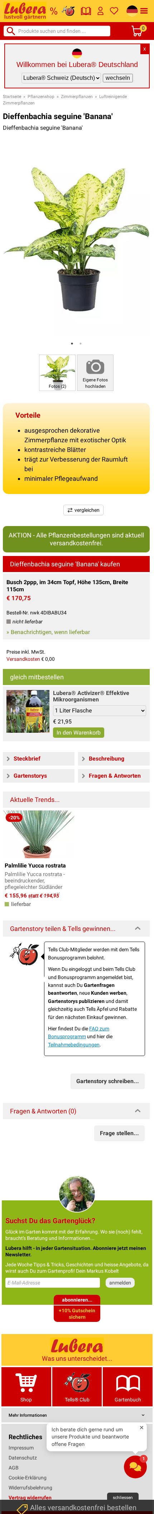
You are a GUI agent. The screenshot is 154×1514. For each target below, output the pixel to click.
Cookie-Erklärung (28, 1477)
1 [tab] (72, 343)
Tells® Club (77, 1399)
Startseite (12, 96)
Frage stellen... (119, 1133)
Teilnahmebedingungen (74, 1044)
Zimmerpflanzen (77, 96)
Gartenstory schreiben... (107, 1081)
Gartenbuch (128, 1399)
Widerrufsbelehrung (30, 1487)
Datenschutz (23, 1458)
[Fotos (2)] (57, 372)
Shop (26, 1399)
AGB (14, 1468)
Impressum (21, 1448)
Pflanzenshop (41, 96)
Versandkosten (23, 659)
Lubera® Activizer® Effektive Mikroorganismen (91, 696)
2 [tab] (80, 343)
